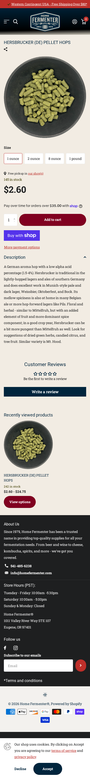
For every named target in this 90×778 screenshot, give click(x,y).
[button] (15, 215)
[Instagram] (15, 648)
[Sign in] (74, 21)
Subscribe (80, 665)
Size (7, 147)
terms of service (63, 750)
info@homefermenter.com (31, 573)
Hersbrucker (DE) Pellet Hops (26, 477)
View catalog (6, 22)
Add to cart (52, 219)
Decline (20, 768)
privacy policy (25, 756)
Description (14, 257)
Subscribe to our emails (22, 655)
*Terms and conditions (23, 680)
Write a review (45, 391)
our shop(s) (35, 173)
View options (19, 502)
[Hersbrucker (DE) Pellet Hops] (28, 444)
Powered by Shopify (66, 703)
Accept (47, 768)
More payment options (22, 247)
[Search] (15, 21)
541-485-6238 (21, 566)
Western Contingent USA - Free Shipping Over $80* (49, 4)
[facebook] (5, 648)
